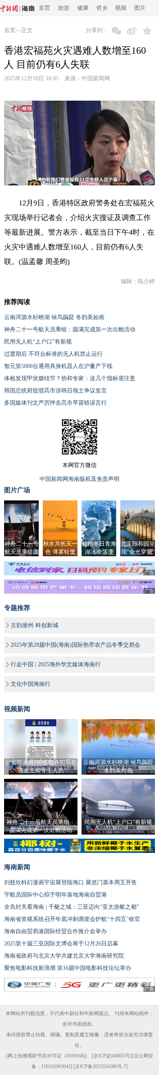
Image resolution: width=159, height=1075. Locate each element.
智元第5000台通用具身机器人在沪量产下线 (58, 366)
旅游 (63, 8)
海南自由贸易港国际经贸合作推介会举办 (55, 931)
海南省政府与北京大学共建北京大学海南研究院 (64, 956)
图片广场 (17, 490)
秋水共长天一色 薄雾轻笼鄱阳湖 (60, 552)
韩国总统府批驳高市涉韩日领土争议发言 (55, 391)
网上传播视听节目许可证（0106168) (46, 1056)
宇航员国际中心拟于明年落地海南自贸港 (55, 895)
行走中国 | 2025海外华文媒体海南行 (56, 664)
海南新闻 (17, 867)
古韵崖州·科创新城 (34, 625)
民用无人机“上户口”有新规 (38, 342)
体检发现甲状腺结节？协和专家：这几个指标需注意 (69, 378)
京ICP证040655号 (111, 1056)
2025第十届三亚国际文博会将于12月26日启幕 (61, 944)
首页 (44, 8)
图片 (140, 8)
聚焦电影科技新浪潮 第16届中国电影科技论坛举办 (67, 968)
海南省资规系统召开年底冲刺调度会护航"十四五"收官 (72, 919)
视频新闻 (17, 708)
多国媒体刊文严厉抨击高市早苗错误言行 (55, 403)
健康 (82, 8)
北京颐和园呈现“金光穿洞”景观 (138, 552)
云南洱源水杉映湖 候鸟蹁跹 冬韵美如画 (54, 317)
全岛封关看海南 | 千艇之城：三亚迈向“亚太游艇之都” (71, 907)
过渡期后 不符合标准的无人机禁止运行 (53, 354)
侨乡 (102, 8)
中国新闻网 (96, 78)
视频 (120, 8)
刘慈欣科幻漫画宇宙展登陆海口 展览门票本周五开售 (70, 882)
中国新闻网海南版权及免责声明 (79, 479)
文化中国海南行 (31, 684)
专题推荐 (17, 607)
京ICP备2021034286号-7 (100, 1066)
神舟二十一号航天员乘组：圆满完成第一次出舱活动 (69, 329)
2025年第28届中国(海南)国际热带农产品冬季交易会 (75, 645)
